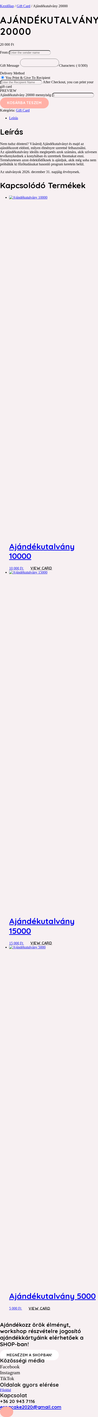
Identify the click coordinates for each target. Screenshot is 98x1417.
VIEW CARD (41, 568)
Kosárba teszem (24, 102)
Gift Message (10, 65)
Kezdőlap (7, 6)
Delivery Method (12, 73)
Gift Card (23, 6)
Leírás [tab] (13, 118)
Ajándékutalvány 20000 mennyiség (25, 95)
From (4, 52)
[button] (6, 1412)
